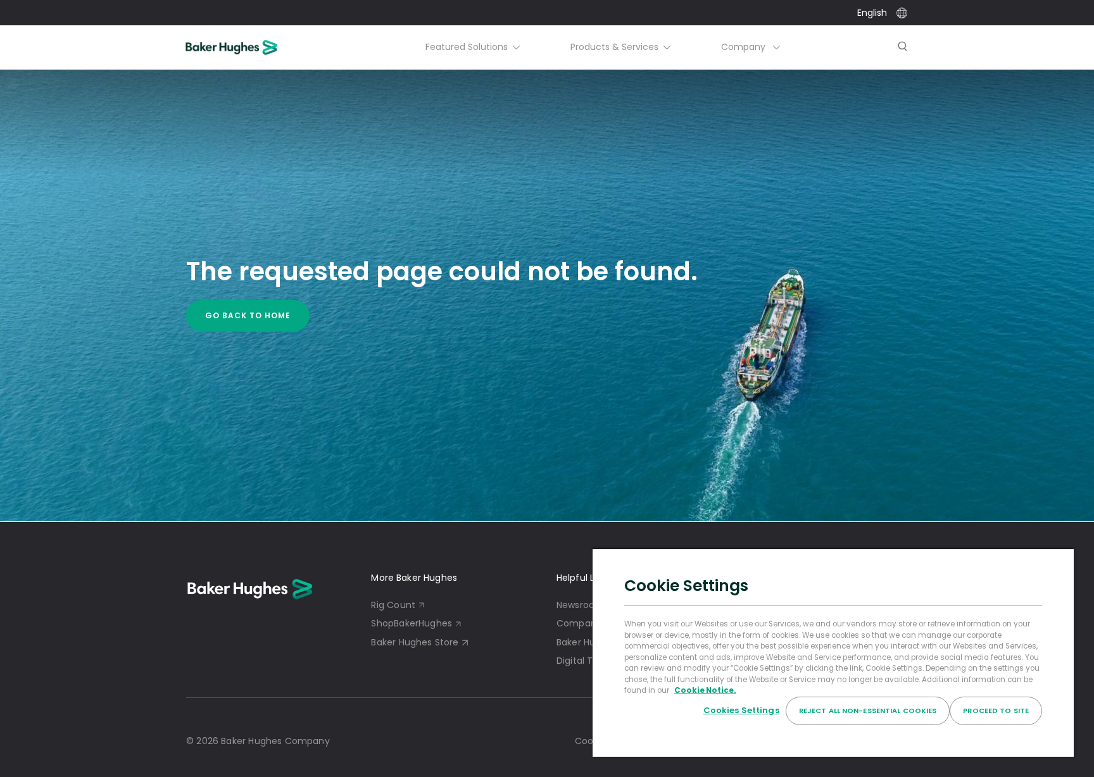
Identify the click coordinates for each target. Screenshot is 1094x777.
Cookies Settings (741, 710)
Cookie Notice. (705, 690)
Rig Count (393, 605)
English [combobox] (872, 12)
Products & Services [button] (614, 46)
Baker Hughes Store (414, 642)
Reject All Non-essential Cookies (868, 711)
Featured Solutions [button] (466, 46)
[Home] (248, 47)
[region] (833, 652)
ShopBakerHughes (411, 623)
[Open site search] (902, 47)
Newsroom (580, 605)
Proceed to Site (996, 711)
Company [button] (744, 46)
